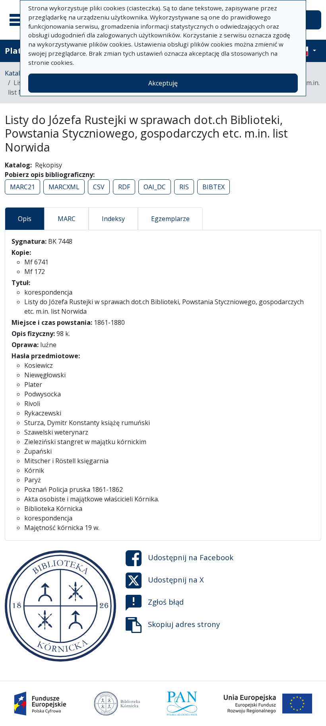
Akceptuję (163, 83)
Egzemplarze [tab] (170, 218)
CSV (99, 186)
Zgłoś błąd (166, 602)
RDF (124, 186)
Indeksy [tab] (113, 218)
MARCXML (64, 186)
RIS (184, 186)
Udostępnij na (190, 557)
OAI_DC (155, 186)
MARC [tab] (67, 218)
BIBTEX (213, 186)
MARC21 (22, 186)
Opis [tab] (24, 218)
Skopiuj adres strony (184, 624)
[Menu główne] (19, 20)
